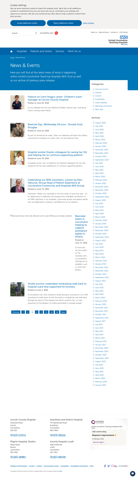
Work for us (74, 51)
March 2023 (100, 257)
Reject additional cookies (63, 23)
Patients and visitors (41, 51)
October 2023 (100, 234)
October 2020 (100, 355)
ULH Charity (123, 32)
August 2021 (100, 321)
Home (12, 57)
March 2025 (100, 176)
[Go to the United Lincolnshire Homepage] (12, 51)
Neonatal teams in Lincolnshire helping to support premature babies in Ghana (81, 226)
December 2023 (101, 227)
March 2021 (100, 338)
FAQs (91, 466)
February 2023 (101, 261)
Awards (98, 92)
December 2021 (101, 308)
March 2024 (100, 217)
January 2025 (100, 183)
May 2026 (99, 133)
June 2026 (99, 129)
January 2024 (100, 223)
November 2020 (101, 351)
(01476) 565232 (58, 435)
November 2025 (101, 153)
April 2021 (99, 334)
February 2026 (101, 143)
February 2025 (101, 180)
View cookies (88, 23)
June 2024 (99, 207)
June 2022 (99, 287)
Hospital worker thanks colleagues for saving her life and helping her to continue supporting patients (57, 154)
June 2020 (99, 368)
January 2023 (100, 264)
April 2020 (99, 375)
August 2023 (100, 240)
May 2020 (99, 371)
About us (94, 32)
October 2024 (100, 193)
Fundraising (99, 99)
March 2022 (100, 297)
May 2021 (99, 331)
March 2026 (100, 139)
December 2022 (101, 267)
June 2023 (99, 247)
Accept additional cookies (27, 23)
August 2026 (100, 123)
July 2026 (99, 126)
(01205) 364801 (18, 457)
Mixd (60, 471)
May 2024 (99, 210)
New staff (99, 109)
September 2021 (102, 318)
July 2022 (99, 284)
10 (46, 312)
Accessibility (65, 466)
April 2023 (99, 254)
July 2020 (99, 365)
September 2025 (102, 160)
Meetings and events (103, 106)
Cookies (39, 466)
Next (63, 312)
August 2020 (100, 361)
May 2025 (99, 170)
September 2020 (102, 358)
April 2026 (99, 136)
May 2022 (99, 291)
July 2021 (99, 324)
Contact (32, 466)
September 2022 (102, 277)
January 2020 (100, 385)
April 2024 (99, 213)
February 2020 (101, 381)
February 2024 (101, 220)
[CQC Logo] (97, 423)
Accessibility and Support (79, 466)
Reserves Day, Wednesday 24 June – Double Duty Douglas (55, 126)
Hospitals (22, 51)
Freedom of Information (18, 466)
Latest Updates (101, 102)
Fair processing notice (51, 466)
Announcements (101, 89)
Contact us (114, 32)
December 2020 (101, 348)
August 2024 (100, 200)
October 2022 (100, 274)
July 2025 (99, 163)
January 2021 (100, 345)
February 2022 (101, 301)
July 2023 (99, 244)
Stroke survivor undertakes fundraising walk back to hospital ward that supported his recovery (57, 285)
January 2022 (100, 304)
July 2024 (99, 203)
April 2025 (99, 173)
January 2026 (100, 146)
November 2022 (101, 271)
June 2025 (99, 166)
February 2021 (101, 341)
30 (57, 312)
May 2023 (99, 250)
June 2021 (99, 328)
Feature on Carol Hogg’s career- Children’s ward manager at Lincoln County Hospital (55, 98)
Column (98, 96)
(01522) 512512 (18, 435)
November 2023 (101, 230)
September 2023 (102, 237)
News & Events (104, 32)
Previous (16, 312)
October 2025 (100, 156)
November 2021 (101, 311)
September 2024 (102, 197)
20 (52, 312)
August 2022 (100, 281)
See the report (98, 442)
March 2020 (100, 378)
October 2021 (100, 314)
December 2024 (101, 187)
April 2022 (99, 294)
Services (60, 51)
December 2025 (101, 150)
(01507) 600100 (58, 457)
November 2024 (101, 190)
